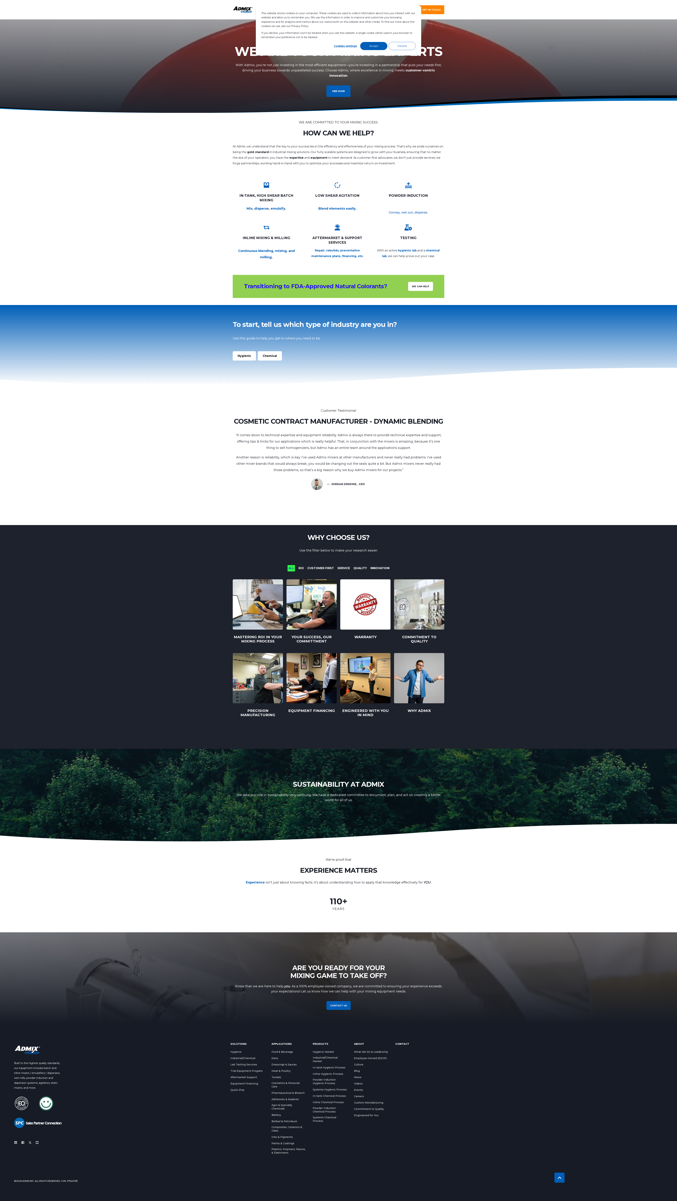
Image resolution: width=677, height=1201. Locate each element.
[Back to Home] (243, 9)
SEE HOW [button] (338, 91)
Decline (402, 46)
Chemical (270, 356)
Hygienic (244, 356)
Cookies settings (345, 46)
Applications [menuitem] (282, 1044)
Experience (255, 882)
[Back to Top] (559, 1178)
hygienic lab (407, 250)
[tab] (293, 568)
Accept (373, 46)
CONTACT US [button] (338, 1005)
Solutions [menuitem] (238, 1044)
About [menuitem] (359, 1044)
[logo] (27, 1050)
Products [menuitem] (320, 1044)
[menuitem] (236, 1052)
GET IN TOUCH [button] (431, 9)
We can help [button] (420, 286)
